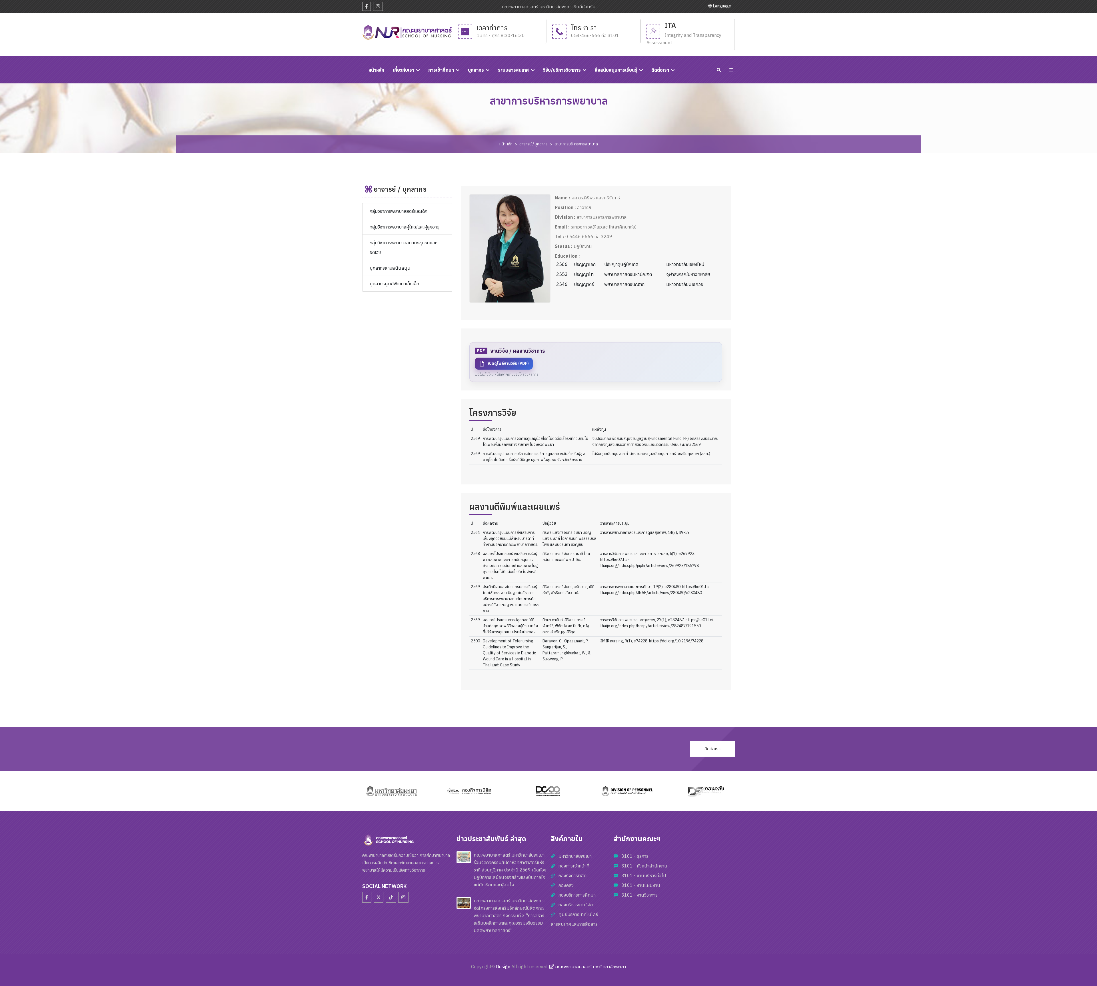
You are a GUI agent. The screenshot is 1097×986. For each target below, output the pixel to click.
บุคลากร (476, 70)
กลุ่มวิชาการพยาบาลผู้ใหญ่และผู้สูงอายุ (404, 227)
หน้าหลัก (506, 144)
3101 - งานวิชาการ (639, 895)
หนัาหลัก (376, 70)
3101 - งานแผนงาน (640, 885)
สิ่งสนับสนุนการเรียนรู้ (616, 70)
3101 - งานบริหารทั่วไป (643, 875)
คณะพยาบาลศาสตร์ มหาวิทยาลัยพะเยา (590, 966)
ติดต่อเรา (660, 70)
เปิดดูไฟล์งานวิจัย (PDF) (508, 363)
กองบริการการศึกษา (577, 895)
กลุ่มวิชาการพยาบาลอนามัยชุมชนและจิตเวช (403, 247)
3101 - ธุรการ (634, 856)
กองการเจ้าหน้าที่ (573, 866)
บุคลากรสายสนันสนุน (390, 268)
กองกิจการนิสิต (572, 875)
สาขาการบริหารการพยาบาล (576, 144)
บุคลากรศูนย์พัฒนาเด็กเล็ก (394, 283)
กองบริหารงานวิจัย (575, 904)
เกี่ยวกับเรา (403, 70)
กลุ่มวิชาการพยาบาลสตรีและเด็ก (398, 211)
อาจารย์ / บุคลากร (533, 144)
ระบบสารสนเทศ (513, 70)
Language (721, 6)
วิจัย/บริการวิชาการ (562, 70)
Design (503, 966)
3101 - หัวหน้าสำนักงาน (644, 866)
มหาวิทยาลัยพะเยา (575, 856)
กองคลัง (566, 885)
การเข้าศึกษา (441, 70)
